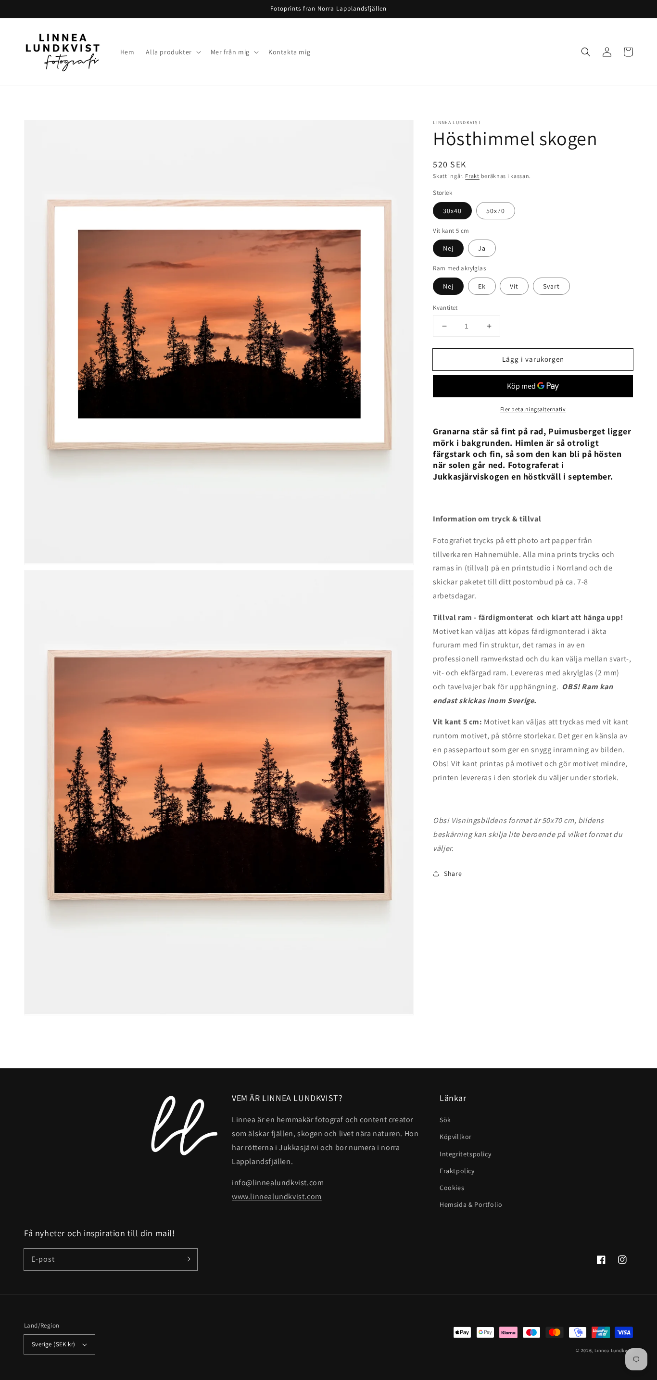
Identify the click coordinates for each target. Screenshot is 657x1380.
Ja (482, 248)
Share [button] (453, 873)
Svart (551, 286)
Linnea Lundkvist (613, 1350)
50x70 (495, 210)
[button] (585, 52)
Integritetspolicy (465, 1154)
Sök (445, 1119)
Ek (482, 286)
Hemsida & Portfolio (471, 1204)
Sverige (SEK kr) (53, 1344)
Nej (448, 248)
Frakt (472, 175)
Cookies (452, 1187)
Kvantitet (445, 308)
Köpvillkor (456, 1136)
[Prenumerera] (186, 1259)
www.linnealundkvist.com (277, 1196)
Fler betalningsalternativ (533, 409)
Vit (514, 286)
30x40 (452, 210)
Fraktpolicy (457, 1170)
